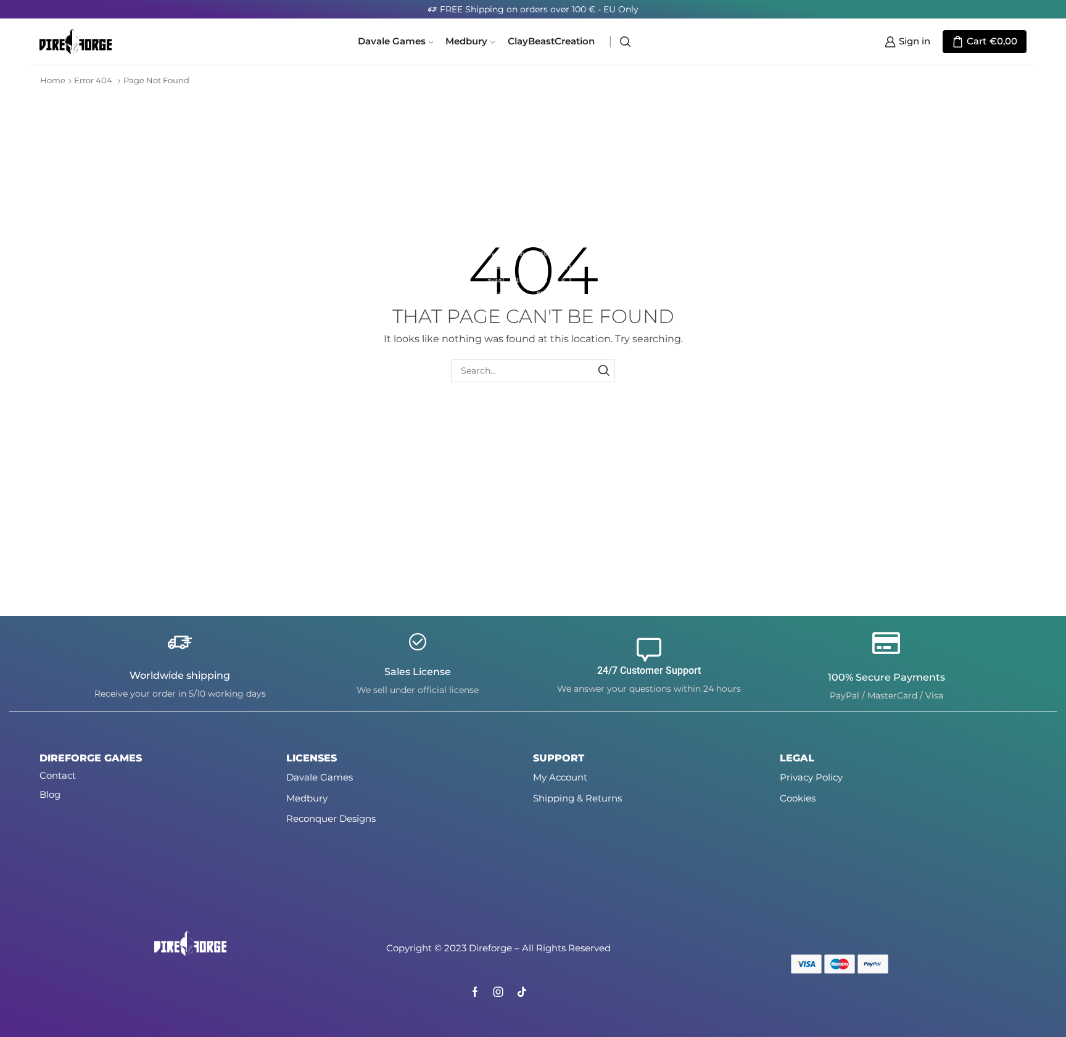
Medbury (466, 41)
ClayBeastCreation (551, 41)
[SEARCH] (603, 370)
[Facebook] (475, 992)
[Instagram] (498, 992)
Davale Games (392, 41)
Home (52, 80)
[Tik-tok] (522, 992)
